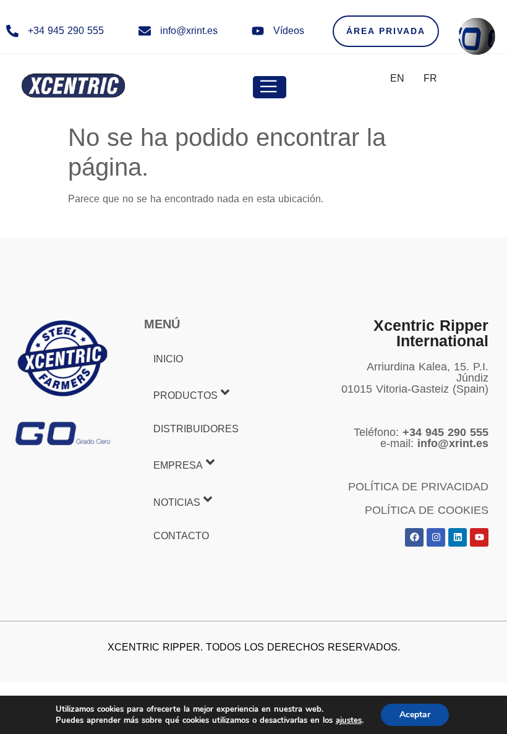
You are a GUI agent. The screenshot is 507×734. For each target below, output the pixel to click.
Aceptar (414, 714)
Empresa (178, 466)
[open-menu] (269, 87)
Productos (185, 395)
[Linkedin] (457, 537)
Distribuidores (196, 429)
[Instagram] (436, 537)
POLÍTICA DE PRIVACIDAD (418, 486)
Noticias (176, 502)
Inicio (168, 359)
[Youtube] (479, 537)
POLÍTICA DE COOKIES (426, 510)
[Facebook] (414, 537)
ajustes (349, 720)
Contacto (181, 536)
